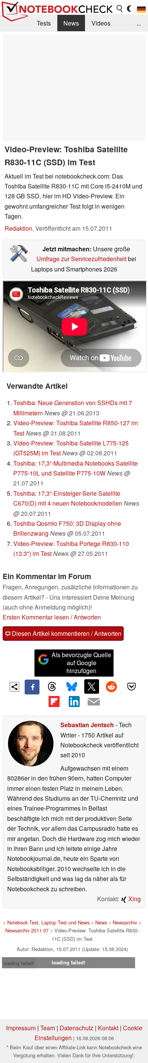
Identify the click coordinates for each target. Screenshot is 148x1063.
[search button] (120, 9)
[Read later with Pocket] (131, 686)
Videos (100, 23)
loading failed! (19, 963)
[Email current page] (94, 702)
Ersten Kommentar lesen (36, 617)
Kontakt (108, 1027)
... (139, 23)
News (71, 23)
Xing (134, 898)
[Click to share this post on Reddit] (111, 686)
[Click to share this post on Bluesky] (72, 687)
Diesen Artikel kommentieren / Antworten (65, 633)
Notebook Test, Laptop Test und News (48, 922)
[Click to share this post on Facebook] (32, 687)
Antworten (87, 617)
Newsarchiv (125, 922)
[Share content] (14, 687)
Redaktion (18, 228)
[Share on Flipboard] (54, 701)
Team (47, 1027)
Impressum (21, 1027)
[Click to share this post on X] (91, 686)
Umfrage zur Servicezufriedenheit (81, 258)
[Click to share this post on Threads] (52, 687)
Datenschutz (76, 1027)
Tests (44, 23)
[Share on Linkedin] (74, 701)
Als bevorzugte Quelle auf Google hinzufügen (81, 662)
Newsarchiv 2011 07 (27, 930)
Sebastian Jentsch (87, 724)
